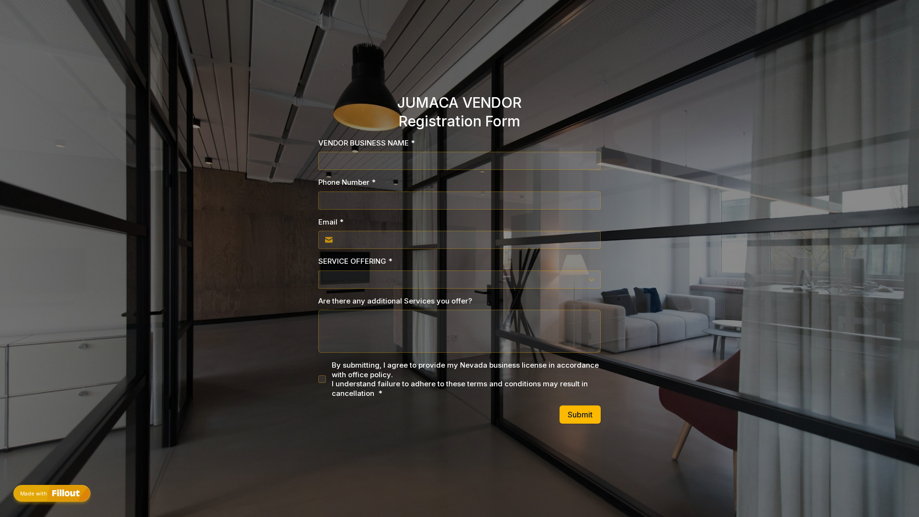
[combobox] (324, 279)
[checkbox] (322, 379)
